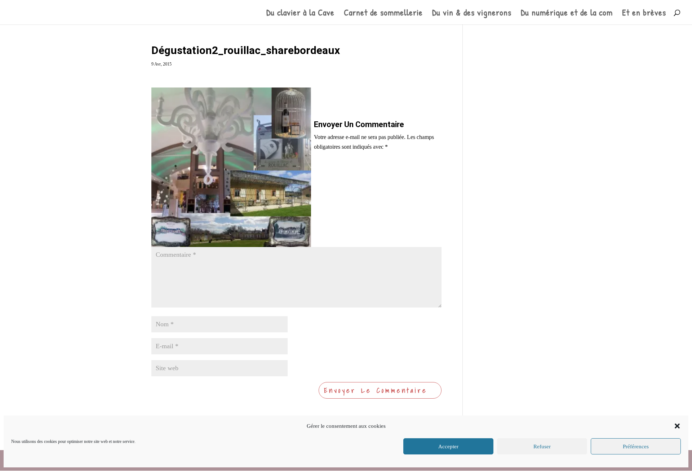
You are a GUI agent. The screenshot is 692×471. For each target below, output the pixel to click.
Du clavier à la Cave (300, 14)
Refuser (542, 446)
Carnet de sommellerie (383, 14)
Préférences (636, 446)
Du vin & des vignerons (471, 14)
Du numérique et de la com (567, 14)
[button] (677, 426)
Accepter (448, 446)
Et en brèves (644, 14)
